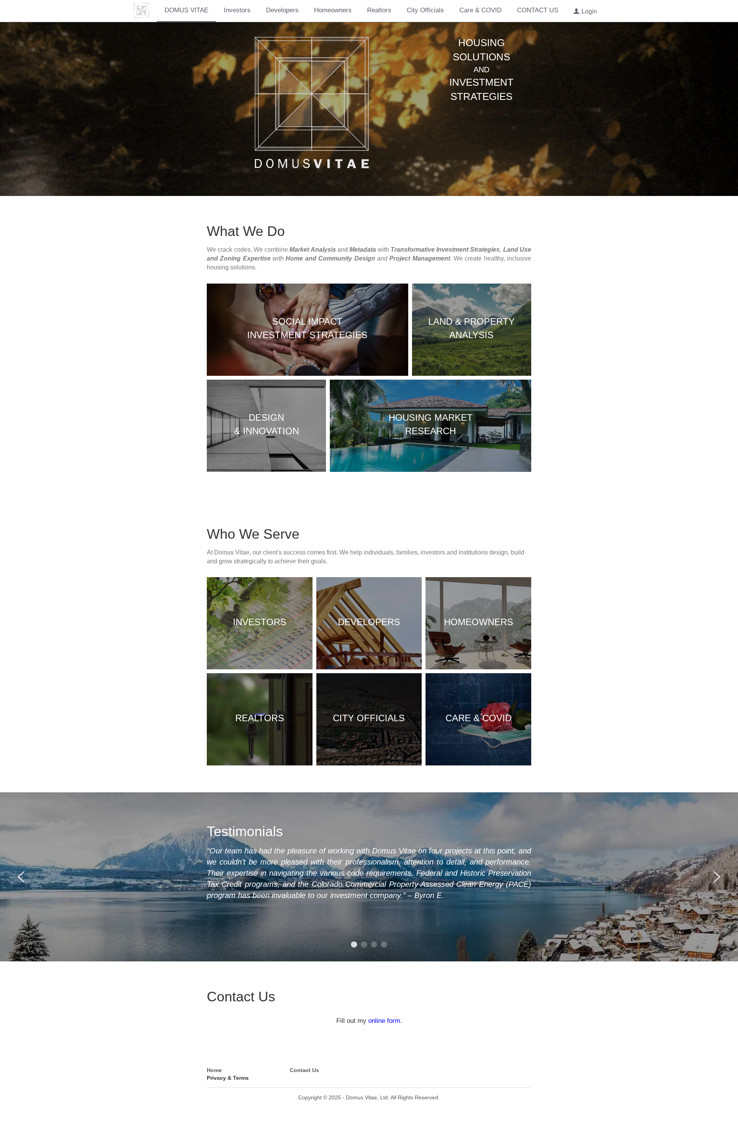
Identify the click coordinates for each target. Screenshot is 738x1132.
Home (214, 1069)
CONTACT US (537, 10)
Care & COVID (480, 10)
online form (384, 1019)
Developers (282, 10)
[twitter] (506, 1071)
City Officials (425, 10)
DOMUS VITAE (186, 10)
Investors (236, 10)
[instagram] (525, 1071)
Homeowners (332, 10)
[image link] (141, 10)
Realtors (379, 10)
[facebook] (487, 1071)
